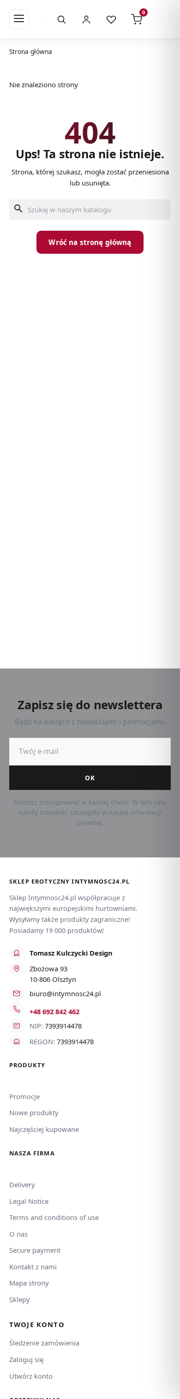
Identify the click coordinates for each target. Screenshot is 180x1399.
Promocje (24, 1096)
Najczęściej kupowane (44, 1129)
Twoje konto (37, 1324)
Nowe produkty (34, 1112)
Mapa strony (29, 1282)
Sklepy (19, 1299)
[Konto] (86, 19)
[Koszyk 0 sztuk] (160, 19)
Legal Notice (28, 1201)
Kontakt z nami (33, 1266)
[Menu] (19, 19)
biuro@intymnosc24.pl (65, 993)
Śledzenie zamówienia (44, 1342)
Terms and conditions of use (54, 1217)
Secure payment (34, 1250)
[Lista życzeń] (111, 19)
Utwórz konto (31, 1376)
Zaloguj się (26, 1359)
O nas (18, 1233)
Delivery (22, 1184)
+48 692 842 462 (54, 1011)
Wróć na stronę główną (89, 242)
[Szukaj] (61, 19)
